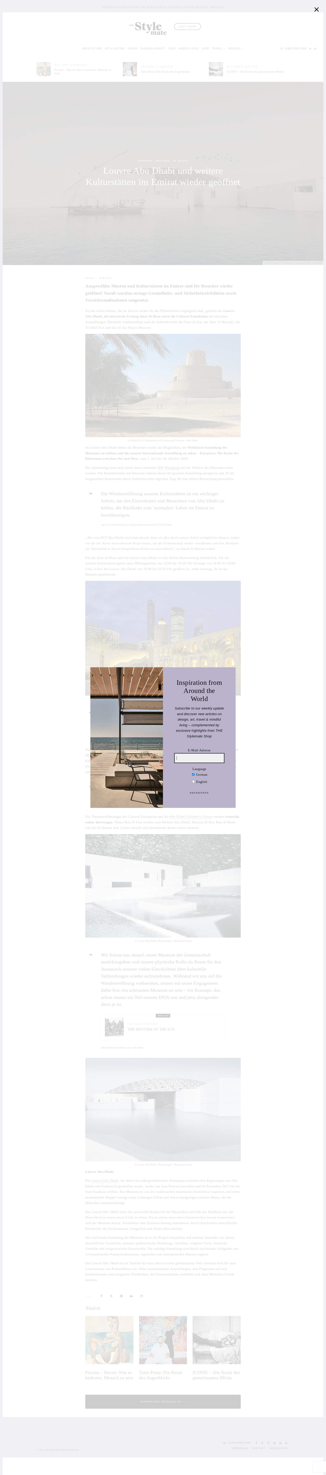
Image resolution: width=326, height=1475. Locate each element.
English (201, 782)
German (201, 774)
